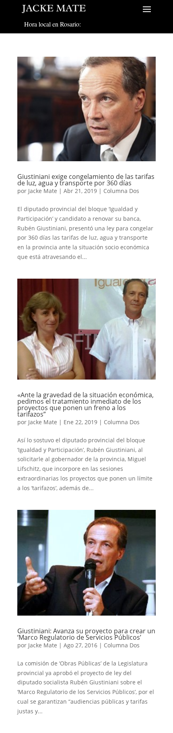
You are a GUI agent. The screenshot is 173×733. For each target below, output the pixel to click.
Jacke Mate (42, 191)
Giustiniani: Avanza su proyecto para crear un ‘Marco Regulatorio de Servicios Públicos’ (86, 634)
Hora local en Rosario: (52, 24)
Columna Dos (121, 191)
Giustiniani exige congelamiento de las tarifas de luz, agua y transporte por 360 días (85, 179)
